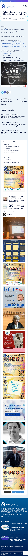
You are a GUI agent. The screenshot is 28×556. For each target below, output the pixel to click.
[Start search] (26, 6)
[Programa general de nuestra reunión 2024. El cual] (14, 251)
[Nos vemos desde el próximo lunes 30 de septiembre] (14, 274)
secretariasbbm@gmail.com (9, 516)
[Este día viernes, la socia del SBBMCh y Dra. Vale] (14, 342)
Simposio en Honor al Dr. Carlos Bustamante (18, 539)
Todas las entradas (15, 17)
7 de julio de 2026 (12, 197)
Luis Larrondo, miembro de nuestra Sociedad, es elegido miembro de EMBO (17, 200)
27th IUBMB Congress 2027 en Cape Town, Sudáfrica (16, 207)
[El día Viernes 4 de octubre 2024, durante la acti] (14, 297)
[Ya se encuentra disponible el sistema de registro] (14, 478)
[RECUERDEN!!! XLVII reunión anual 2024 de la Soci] (14, 365)
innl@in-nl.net (7, 53)
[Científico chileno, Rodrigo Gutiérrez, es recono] (14, 456)
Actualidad (6, 144)
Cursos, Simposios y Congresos (9, 114)
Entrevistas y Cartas (9, 152)
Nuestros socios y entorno (10, 156)
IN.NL (5, 29)
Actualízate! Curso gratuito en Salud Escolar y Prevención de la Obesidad (13, 117)
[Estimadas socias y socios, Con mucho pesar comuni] (14, 319)
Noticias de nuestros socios (10, 154)
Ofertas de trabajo (8, 157)
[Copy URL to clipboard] (10, 92)
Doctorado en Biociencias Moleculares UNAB (14, 133)
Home (7, 17)
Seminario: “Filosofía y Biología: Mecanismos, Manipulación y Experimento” (13, 125)
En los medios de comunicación (11, 150)
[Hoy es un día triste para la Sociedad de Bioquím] (14, 433)
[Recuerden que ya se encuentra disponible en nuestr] (14, 410)
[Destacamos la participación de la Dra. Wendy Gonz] (14, 228)
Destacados (7, 148)
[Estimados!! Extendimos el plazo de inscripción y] (14, 388)
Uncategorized (7, 159)
